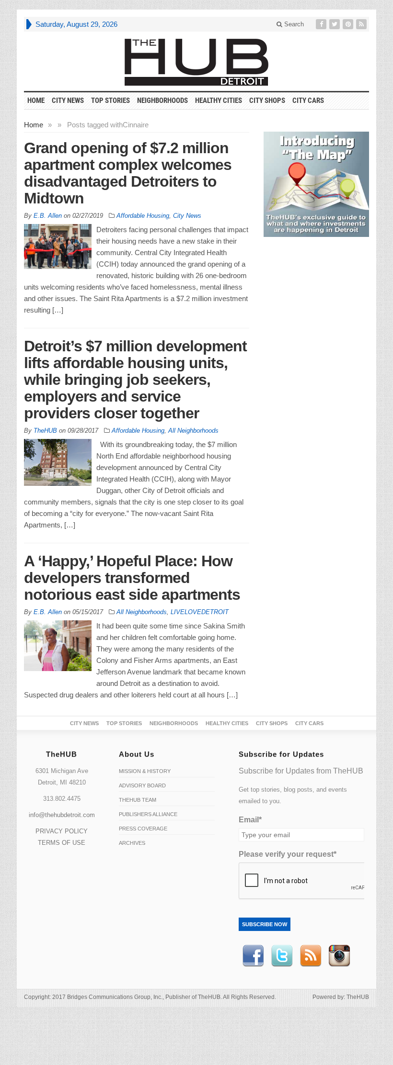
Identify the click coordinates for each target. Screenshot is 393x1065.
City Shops (267, 100)
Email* (250, 820)
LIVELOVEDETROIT (200, 612)
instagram (339, 955)
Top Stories (110, 100)
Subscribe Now (264, 924)
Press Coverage (143, 828)
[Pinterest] (349, 24)
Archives (132, 843)
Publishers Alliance (148, 814)
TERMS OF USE (61, 842)
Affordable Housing (142, 215)
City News (68, 100)
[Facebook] (322, 24)
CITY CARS (308, 100)
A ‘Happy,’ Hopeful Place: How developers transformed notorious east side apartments (132, 577)
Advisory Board (142, 785)
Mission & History (145, 771)
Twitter (281, 955)
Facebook (253, 955)
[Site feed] (362, 24)
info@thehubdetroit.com (62, 814)
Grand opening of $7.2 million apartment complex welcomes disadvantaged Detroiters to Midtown (127, 173)
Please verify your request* (287, 854)
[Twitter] (335, 24)
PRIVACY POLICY (61, 831)
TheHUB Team (137, 800)
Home (33, 125)
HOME (36, 100)
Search (293, 24)
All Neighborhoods (193, 430)
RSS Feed (310, 955)
